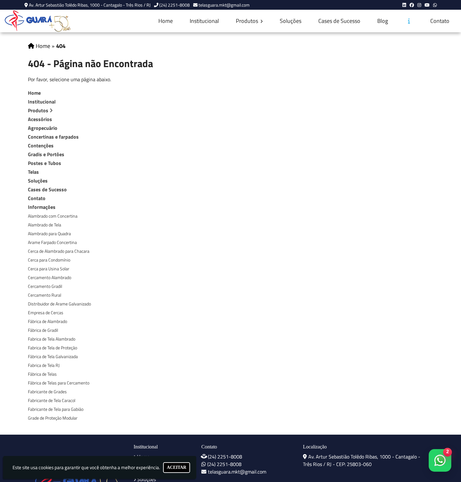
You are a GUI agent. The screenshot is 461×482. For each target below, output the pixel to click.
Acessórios (40, 119)
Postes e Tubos (44, 163)
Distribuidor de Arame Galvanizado (59, 303)
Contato (439, 21)
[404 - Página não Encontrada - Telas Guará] (38, 21)
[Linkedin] (404, 5)
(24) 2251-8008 (174, 5)
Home (165, 21)
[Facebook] (412, 5)
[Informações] (409, 21)
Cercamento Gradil (45, 286)
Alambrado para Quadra (49, 233)
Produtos (247, 21)
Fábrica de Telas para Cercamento (58, 382)
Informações (42, 207)
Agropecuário (42, 128)
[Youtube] (427, 5)
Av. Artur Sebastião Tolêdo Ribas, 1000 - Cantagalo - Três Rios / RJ (90, 5)
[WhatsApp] (435, 5)
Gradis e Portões (46, 154)
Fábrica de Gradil (43, 330)
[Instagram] (419, 5)
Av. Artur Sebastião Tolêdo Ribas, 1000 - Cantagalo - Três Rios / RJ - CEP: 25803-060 (361, 460)
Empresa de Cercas (45, 312)
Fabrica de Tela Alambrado (51, 339)
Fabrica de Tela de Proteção (52, 347)
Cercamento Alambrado (49, 277)
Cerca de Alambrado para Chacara (58, 251)
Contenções (41, 145)
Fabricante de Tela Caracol (51, 400)
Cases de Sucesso (339, 21)
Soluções (290, 21)
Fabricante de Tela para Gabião (55, 409)
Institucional (204, 21)
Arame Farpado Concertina (52, 242)
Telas (33, 172)
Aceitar (176, 467)
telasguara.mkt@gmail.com (224, 5)
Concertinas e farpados (53, 136)
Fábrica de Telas (42, 374)
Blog (382, 21)
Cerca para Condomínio (49, 260)
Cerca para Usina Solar (48, 268)
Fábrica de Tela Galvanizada (53, 356)
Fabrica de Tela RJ (44, 365)
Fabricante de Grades (47, 391)
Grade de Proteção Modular (52, 418)
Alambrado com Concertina (52, 216)
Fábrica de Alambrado (47, 321)
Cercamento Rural (44, 295)
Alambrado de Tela (44, 224)
